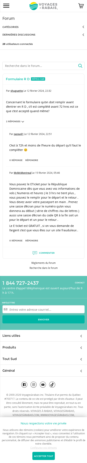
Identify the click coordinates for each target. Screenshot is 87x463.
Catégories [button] (10, 26)
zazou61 (18, 134)
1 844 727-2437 (20, 283)
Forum (8, 18)
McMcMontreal (22, 173)
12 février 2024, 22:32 (39, 90)
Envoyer (43, 319)
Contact (80, 283)
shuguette (17, 91)
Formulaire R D (18, 79)
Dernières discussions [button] (18, 34)
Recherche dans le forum (44, 268)
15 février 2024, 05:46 (47, 172)
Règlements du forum (43, 263)
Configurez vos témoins (43, 447)
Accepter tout (43, 456)
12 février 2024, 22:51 (39, 134)
